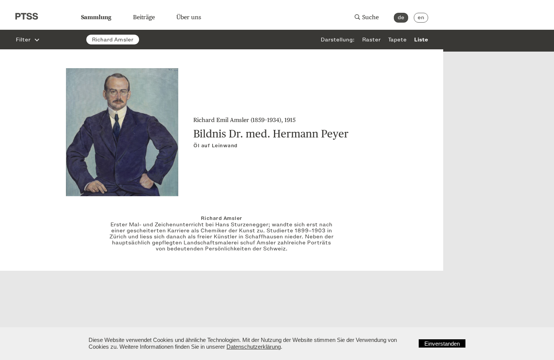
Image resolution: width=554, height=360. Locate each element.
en (421, 17)
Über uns (188, 17)
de (401, 17)
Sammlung (96, 17)
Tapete (397, 40)
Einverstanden (442, 343)
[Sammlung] (40, 11)
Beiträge (144, 17)
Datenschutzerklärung (253, 346)
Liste (421, 40)
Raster (371, 40)
